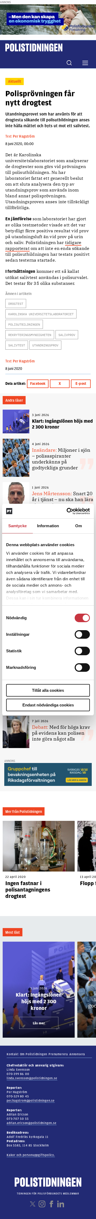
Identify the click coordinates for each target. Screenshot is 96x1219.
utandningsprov (45, 345)
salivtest (16, 345)
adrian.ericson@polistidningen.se (32, 1123)
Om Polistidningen (33, 1054)
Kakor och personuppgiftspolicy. (31, 1155)
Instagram (42, 1204)
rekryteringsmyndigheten (29, 335)
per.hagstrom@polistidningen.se (31, 1100)
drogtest (15, 304)
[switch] (82, 634)
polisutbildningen (24, 324)
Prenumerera (58, 1054)
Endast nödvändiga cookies (48, 705)
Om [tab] (78, 525)
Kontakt (13, 1054)
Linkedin (60, 1204)
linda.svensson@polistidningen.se (32, 1078)
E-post (80, 384)
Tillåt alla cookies (48, 690)
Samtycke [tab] (17, 525)
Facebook (37, 384)
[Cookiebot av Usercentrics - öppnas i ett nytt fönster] (68, 511)
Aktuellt (14, 81)
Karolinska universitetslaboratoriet (41, 314)
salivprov (66, 335)
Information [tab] (48, 525)
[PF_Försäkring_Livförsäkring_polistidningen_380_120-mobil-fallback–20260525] (48, 19)
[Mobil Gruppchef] (48, 774)
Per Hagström (24, 136)
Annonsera (77, 1054)
